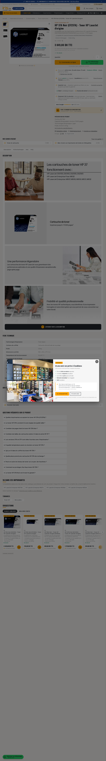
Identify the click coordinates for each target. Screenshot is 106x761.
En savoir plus (75, 393)
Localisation (62, 393)
